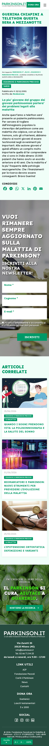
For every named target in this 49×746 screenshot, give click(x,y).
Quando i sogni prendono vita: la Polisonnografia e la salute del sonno (24, 428)
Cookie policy (36, 736)
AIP (24, 669)
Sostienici (25, 699)
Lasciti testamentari (24, 703)
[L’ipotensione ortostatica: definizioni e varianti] (24, 516)
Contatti (24, 686)
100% (28, 742)
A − (22, 742)
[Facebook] (16, 721)
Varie (6, 86)
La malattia (10, 419)
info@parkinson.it (25, 650)
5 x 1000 (24, 707)
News (24, 682)
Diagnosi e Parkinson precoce (21, 82)
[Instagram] (22, 721)
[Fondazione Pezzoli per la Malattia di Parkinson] (14, 5)
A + (16, 742)
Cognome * (11, 298)
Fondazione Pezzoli (24, 674)
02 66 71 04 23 (26, 653)
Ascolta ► (6, 741)
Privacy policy (21, 736)
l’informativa (20, 322)
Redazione (18, 94)
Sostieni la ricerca (22, 608)
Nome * (8, 285)
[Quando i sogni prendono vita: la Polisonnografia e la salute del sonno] (24, 393)
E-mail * (9, 311)
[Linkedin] (32, 721)
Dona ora (33, 5)
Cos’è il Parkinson (24, 678)
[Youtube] (27, 721)
